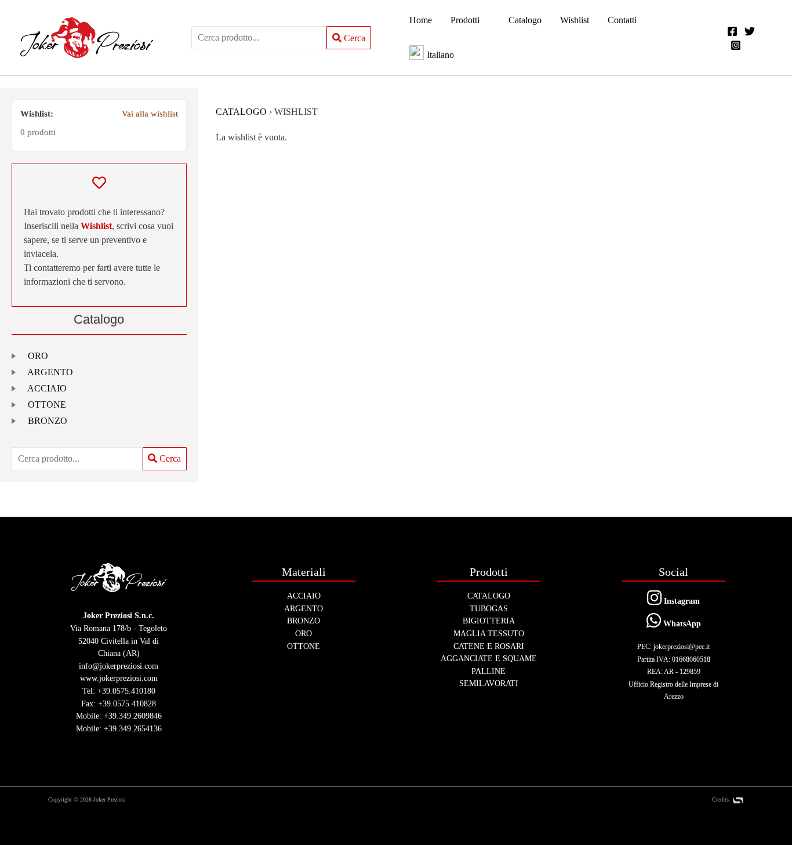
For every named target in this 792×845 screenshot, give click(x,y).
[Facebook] (732, 31)
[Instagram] (736, 45)
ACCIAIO (47, 388)
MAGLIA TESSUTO (488, 633)
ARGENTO (50, 372)
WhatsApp (681, 623)
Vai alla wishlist (150, 113)
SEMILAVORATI (488, 683)
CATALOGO (241, 112)
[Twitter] (749, 31)
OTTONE (47, 404)
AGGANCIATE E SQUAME (489, 658)
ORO (38, 356)
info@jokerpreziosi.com (118, 665)
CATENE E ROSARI (488, 646)
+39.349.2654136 (133, 728)
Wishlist (96, 226)
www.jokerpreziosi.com (119, 678)
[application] (484, 20)
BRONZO (47, 421)
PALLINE (488, 671)
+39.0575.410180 (126, 690)
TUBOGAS (489, 608)
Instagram (681, 600)
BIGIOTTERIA (489, 620)
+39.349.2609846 (133, 715)
